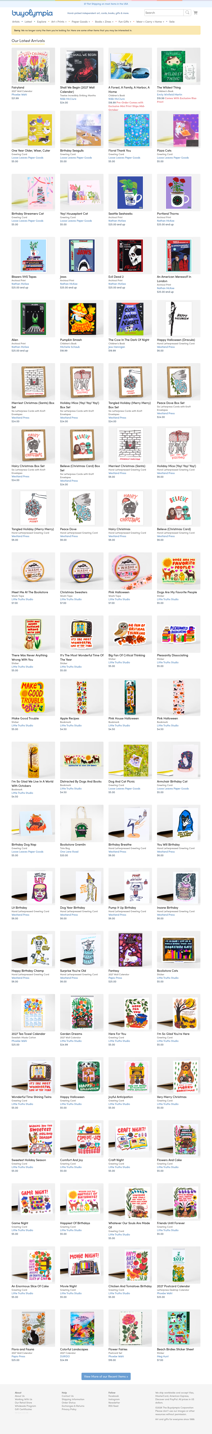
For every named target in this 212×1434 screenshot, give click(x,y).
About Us (20, 1395)
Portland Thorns (168, 213)
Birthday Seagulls (72, 150)
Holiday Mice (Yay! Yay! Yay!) (176, 466)
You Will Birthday (168, 844)
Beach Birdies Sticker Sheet (175, 1349)
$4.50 (63, 729)
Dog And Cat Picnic (121, 781)
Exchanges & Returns (73, 1405)
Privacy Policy (69, 1409)
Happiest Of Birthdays (75, 1223)
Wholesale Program (25, 1405)
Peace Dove (68, 529)
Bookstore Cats (167, 970)
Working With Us (23, 1399)
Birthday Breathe (120, 844)
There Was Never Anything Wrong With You (29, 657)
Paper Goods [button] (80, 21)
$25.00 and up (116, 224)
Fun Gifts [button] (124, 21)
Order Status (69, 1402)
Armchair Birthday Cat (172, 781)
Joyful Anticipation (120, 1096)
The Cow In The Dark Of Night (128, 339)
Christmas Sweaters (73, 592)
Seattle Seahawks (120, 213)
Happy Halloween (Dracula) (176, 339)
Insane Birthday (167, 907)
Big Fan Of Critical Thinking (126, 655)
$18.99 (126, 106)
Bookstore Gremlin (73, 844)
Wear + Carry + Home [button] (149, 21)
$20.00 (64, 855)
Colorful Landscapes (74, 1349)
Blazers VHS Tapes (24, 276)
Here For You (117, 1033)
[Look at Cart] (195, 12)
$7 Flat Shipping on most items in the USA (106, 3)
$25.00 (112, 981)
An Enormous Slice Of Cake (30, 1286)
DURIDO (65, 1356)
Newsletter (114, 1402)
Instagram (114, 1399)
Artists (16, 21)
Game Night (20, 1223)
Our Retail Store (23, 1402)
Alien (15, 339)
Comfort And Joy (71, 1160)
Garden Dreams (71, 1033)
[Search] (187, 12)
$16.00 (112, 1360)
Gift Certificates (23, 1409)
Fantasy (113, 970)
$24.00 (64, 102)
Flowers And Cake (169, 1160)
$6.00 (160, 350)
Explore (41, 21)
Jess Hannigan (116, 347)
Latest (28, 21)
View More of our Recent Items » (106, 1376)
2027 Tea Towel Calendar (28, 1033)
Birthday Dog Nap (24, 844)
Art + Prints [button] (58, 21)
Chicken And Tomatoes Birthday (130, 1286)
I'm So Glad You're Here (173, 1033)
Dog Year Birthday (72, 907)
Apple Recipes (69, 718)
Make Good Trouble (25, 718)
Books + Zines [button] (103, 21)
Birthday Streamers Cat (28, 213)
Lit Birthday (19, 907)
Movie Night (68, 1286)
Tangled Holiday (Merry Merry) (33, 529)
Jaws (63, 276)
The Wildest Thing (169, 87)
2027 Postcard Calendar (173, 1286)
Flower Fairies (117, 1349)
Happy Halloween (72, 1096)
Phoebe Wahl (19, 94)
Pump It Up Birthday (122, 907)
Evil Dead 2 (116, 276)
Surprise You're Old (73, 970)
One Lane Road (69, 851)
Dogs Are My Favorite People (177, 592)
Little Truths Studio (22, 599)
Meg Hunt (163, 1356)
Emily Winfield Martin (169, 94)
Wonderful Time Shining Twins (32, 1096)
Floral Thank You (119, 150)
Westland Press (166, 347)
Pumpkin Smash (71, 339)
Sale (172, 21)
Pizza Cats (164, 150)
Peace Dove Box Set (171, 402)
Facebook (113, 1395)
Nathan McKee (117, 220)
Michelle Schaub (70, 347)
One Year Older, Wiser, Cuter (31, 150)
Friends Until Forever (171, 1223)
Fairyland (18, 87)
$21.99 (15, 98)
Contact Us (68, 1395)
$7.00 (15, 603)
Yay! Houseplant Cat (74, 213)
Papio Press (115, 978)
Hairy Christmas (119, 529)
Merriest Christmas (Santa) (126, 466)
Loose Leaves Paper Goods (27, 157)
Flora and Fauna (23, 1349)
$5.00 (15, 161)
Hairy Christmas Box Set (28, 466)
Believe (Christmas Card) (174, 529)
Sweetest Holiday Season (29, 1160)
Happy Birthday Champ (28, 970)
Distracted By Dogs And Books (81, 781)
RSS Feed (113, 1405)
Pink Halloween (118, 592)
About (18, 1392)
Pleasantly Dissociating (172, 655)
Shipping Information (73, 1399)
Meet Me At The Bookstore (30, 592)
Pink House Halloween (123, 718)
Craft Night (116, 1160)
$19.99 (176, 100)
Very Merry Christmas (171, 1096)
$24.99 (64, 1044)
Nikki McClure (68, 99)
